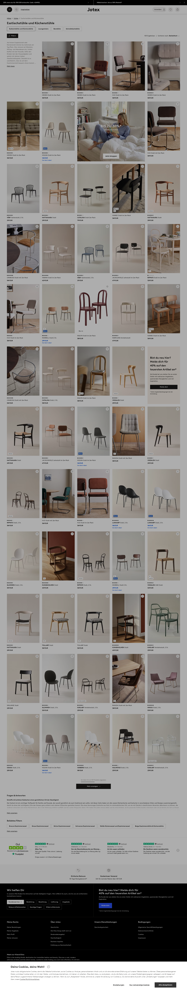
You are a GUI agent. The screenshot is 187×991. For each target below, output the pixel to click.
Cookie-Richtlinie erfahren (29, 979)
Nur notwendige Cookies (139, 985)
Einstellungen (118, 985)
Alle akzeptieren (165, 985)
